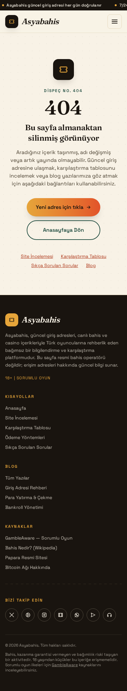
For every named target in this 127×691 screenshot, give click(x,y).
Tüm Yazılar (17, 478)
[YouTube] (28, 614)
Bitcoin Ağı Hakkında (27, 567)
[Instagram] (44, 614)
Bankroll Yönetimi (24, 507)
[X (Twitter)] (11, 614)
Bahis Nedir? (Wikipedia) (31, 548)
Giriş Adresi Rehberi (26, 488)
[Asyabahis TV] (60, 614)
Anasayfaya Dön (63, 230)
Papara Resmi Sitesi (26, 557)
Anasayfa (15, 408)
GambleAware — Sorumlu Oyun (39, 538)
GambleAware (65, 664)
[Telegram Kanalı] (93, 614)
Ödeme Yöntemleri (25, 437)
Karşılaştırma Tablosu (83, 256)
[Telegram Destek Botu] (109, 614)
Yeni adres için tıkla (59, 207)
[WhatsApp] (76, 614)
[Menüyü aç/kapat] (114, 21)
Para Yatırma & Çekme (28, 497)
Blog (91, 265)
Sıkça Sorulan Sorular (54, 265)
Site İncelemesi (37, 256)
